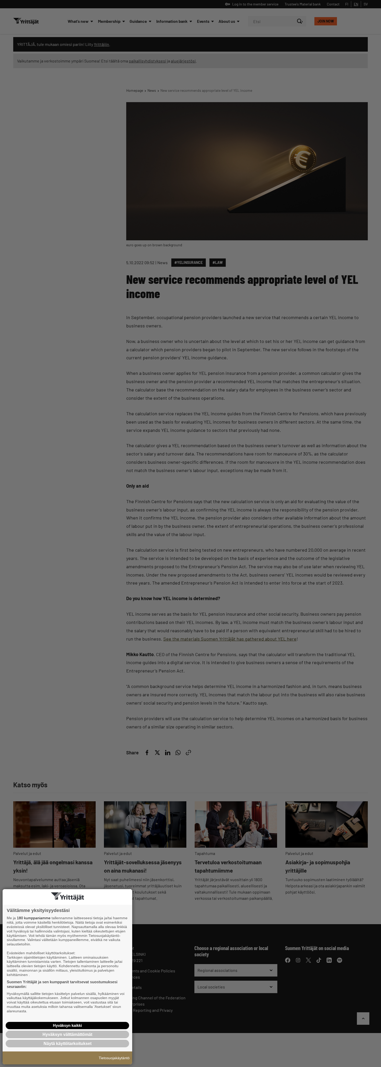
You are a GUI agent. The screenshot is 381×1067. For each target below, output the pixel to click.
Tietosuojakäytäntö (114, 1058)
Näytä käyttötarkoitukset (67, 1043)
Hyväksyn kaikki (67, 1025)
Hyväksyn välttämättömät (67, 1034)
